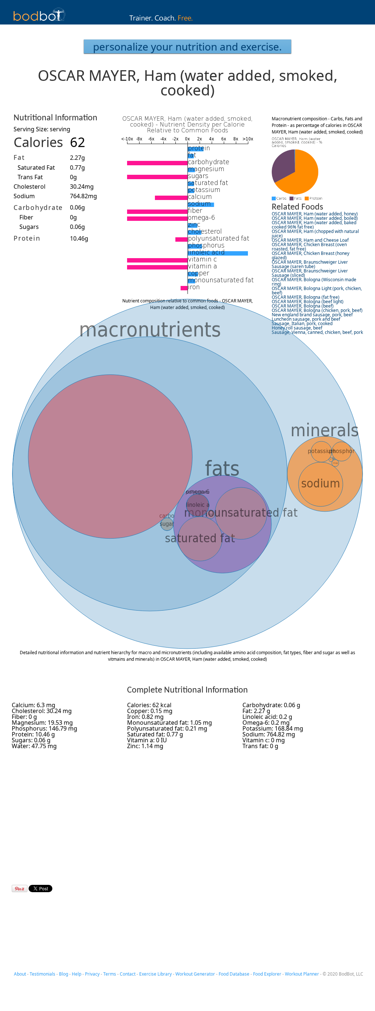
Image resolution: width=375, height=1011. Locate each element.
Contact (127, 974)
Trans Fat (30, 177)
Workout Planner (302, 974)
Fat (19, 157)
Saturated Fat (36, 167)
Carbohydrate (38, 207)
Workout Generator (195, 974)
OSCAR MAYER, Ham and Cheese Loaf (310, 240)
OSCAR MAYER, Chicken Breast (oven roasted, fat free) (309, 246)
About (20, 974)
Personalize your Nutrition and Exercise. (187, 46)
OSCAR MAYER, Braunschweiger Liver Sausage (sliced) (310, 273)
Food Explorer (267, 974)
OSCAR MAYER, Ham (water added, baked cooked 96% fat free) (314, 224)
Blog (63, 974)
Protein (27, 238)
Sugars (29, 227)
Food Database (234, 974)
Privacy (92, 974)
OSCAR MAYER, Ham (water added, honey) (315, 214)
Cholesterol (29, 186)
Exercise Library (155, 974)
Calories (38, 142)
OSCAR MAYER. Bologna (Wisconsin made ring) (314, 281)
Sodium (24, 196)
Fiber (26, 217)
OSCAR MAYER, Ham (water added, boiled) (315, 218)
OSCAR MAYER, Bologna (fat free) (305, 297)
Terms (109, 974)
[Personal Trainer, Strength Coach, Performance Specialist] (188, 22)
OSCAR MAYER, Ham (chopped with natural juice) (315, 233)
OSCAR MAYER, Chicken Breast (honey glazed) (310, 255)
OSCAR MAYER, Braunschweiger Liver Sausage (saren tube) (310, 264)
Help (76, 974)
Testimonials (42, 974)
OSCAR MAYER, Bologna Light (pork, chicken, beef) (317, 290)
